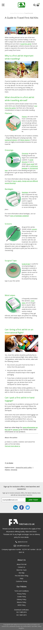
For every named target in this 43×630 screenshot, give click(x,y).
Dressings (14, 470)
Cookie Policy (21, 597)
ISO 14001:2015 (21, 615)
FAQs (21, 578)
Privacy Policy (21, 594)
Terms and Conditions (21, 591)
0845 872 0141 (23, 542)
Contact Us (21, 567)
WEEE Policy (22, 605)
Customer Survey (21, 581)
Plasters (7, 470)
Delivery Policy (21, 599)
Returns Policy (21, 602)
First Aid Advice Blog (21, 576)
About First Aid (21, 564)
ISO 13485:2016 (21, 612)
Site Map (21, 573)
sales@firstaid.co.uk (23, 546)
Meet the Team (21, 570)
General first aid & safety (24, 467)
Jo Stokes (10, 463)
